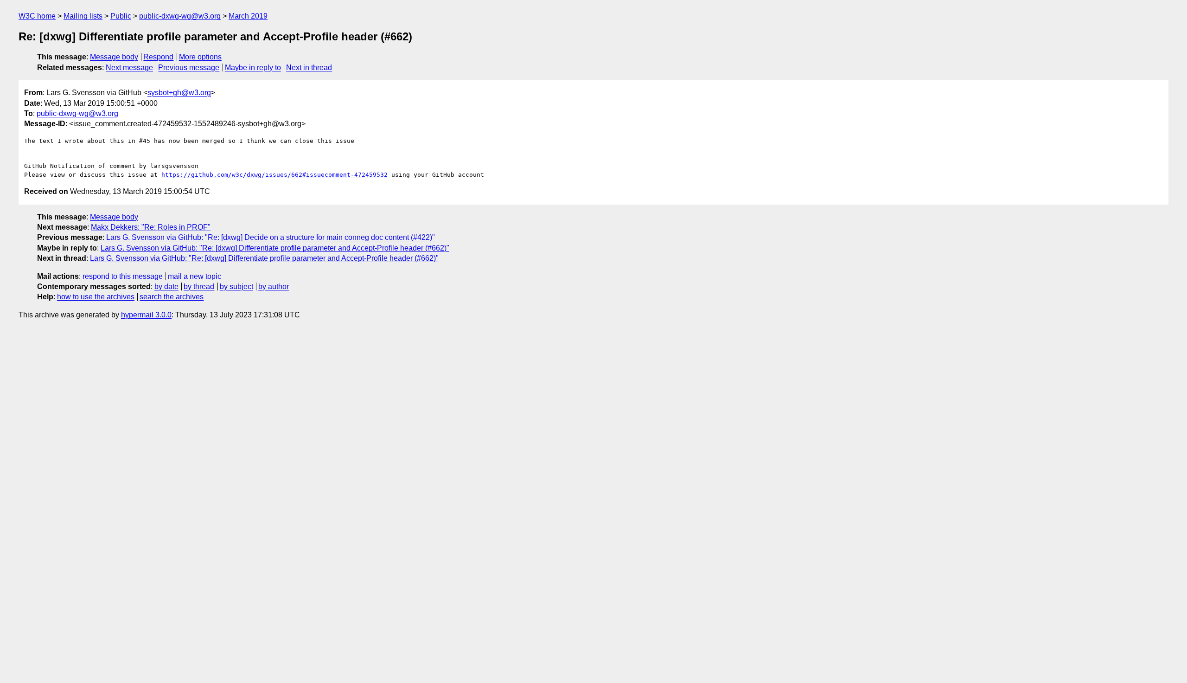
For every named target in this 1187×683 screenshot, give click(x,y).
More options (200, 57)
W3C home (37, 16)
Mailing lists (83, 16)
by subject (236, 286)
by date (166, 286)
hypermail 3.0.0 (146, 315)
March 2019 (248, 16)
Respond (158, 57)
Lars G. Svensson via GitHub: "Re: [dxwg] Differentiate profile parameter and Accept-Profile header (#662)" (275, 248)
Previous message (188, 67)
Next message (129, 67)
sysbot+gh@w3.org (179, 93)
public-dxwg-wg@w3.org (180, 16)
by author (273, 286)
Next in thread (309, 67)
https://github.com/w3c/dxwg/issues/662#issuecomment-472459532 (274, 174)
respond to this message (123, 276)
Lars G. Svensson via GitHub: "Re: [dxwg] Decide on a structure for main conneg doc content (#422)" (270, 237)
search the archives (172, 297)
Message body (114, 57)
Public (120, 16)
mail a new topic (194, 276)
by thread (199, 286)
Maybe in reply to (253, 67)
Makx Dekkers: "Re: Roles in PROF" (151, 227)
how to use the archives (95, 297)
